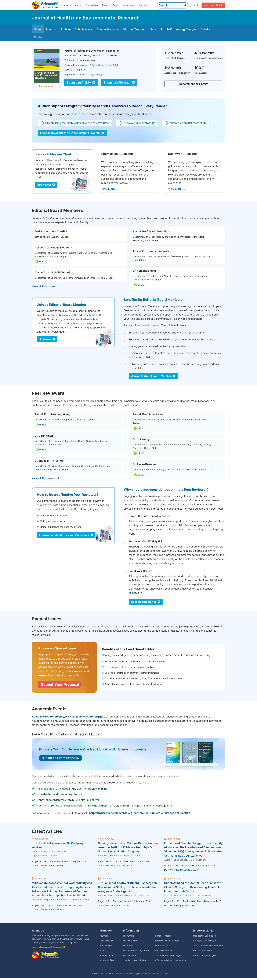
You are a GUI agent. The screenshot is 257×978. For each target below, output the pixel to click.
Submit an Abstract (117, 82)
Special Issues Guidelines (135, 960)
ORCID (42, 262)
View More (108, 188)
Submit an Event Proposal (60, 758)
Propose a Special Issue (204, 941)
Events (116, 5)
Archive (66, 29)
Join (151, 29)
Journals (77, 5)
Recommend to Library (193, 83)
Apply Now (44, 184)
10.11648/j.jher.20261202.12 (117, 865)
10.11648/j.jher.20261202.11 (183, 869)
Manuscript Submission (204, 936)
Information (129, 5)
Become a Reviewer (144, 601)
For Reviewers (130, 941)
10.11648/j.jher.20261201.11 (117, 905)
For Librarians (129, 955)
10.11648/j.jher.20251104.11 (183, 905)
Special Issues (106, 29)
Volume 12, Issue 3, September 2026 (99, 65)
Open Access (161, 945)
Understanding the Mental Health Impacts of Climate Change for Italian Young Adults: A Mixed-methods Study (193, 887)
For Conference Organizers (136, 950)
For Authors (128, 936)
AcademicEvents (107, 955)
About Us (38, 930)
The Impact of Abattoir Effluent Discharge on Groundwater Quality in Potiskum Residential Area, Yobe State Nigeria (127, 887)
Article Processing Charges (178, 29)
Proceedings (92, 5)
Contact (143, 5)
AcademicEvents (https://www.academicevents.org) (66, 716)
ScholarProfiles (106, 960)
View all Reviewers (43, 478)
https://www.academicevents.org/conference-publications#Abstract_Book (138, 813)
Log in (195, 5)
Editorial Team (132, 29)
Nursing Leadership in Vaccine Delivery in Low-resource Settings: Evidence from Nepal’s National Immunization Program (128, 847)
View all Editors (41, 286)
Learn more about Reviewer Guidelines (64, 535)
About (50, 29)
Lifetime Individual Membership (170, 960)
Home (65, 5)
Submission (83, 29)
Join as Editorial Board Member (151, 376)
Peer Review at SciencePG (168, 941)
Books (105, 5)
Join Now (45, 339)
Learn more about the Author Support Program (70, 133)
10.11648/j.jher (77, 70)
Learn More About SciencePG (48, 947)
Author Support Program (205, 955)
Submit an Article (213, 5)
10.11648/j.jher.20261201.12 (51, 909)
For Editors (128, 945)
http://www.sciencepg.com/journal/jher (84, 74)
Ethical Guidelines (163, 950)
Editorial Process (163, 936)
